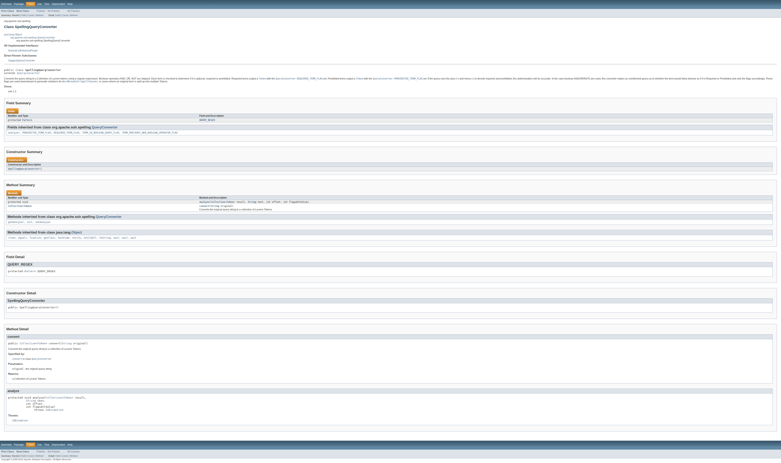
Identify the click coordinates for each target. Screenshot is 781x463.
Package (19, 4)
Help (70, 4)
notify (76, 237)
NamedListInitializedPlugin (23, 50)
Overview (6, 4)
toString (105, 237)
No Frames (54, 11)
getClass (49, 237)
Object (76, 232)
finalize (35, 237)
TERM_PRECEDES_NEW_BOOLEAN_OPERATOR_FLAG (150, 132)
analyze (204, 202)
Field (23, 15)
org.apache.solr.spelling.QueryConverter (32, 37)
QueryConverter (28, 73)
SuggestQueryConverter (21, 60)
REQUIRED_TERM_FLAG (66, 132)
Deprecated (58, 4)
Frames (41, 11)
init (29, 222)
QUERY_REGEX (207, 120)
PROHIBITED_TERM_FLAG (36, 132)
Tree (46, 4)
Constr (30, 15)
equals (22, 237)
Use (39, 4)
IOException (54, 409)
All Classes (73, 11)
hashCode (63, 237)
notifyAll (90, 237)
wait (116, 237)
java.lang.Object (13, 34)
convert (204, 206)
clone (11, 237)
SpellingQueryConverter (23, 168)
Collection (218, 202)
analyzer (14, 132)
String (252, 202)
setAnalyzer (43, 222)
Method (39, 15)
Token (229, 202)
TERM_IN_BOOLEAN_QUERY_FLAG (100, 132)
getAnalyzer (16, 222)
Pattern (27, 120)
